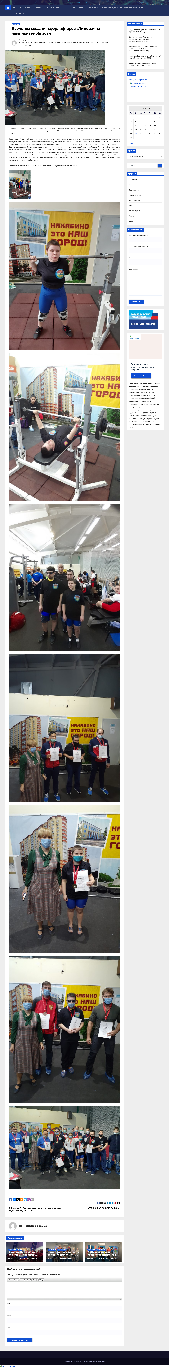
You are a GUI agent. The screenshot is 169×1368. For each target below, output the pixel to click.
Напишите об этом (141, 376)
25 (136, 133)
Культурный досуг (136, 195)
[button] (9, 1280)
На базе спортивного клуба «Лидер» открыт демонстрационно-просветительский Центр (143, 48)
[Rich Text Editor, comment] (64, 1290)
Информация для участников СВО (22, 13)
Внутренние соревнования (139, 185)
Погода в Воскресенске (138, 80)
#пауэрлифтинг (79, 42)
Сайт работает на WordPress (73, 1361)
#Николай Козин (53, 42)
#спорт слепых (25, 45)
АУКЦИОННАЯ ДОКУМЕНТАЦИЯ (103, 1208)
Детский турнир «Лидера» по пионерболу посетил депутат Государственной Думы (141, 39)
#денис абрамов (39, 42)
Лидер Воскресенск (29, 40)
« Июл (131, 143)
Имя (9, 1303)
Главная (17, 8)
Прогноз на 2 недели (138, 87)
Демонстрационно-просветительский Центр (123, 8)
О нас (27, 8)
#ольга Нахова (66, 42)
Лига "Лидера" (62, 1249)
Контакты (93, 8)
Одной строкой (135, 211)
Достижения (134, 190)
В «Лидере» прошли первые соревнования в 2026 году (101, 1255)
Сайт (9, 1327)
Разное (131, 216)
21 (150, 129)
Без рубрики (15, 24)
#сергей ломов (92, 42)
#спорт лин (103, 42)
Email (9, 1315)
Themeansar (101, 1361)
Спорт (20, 1249)
